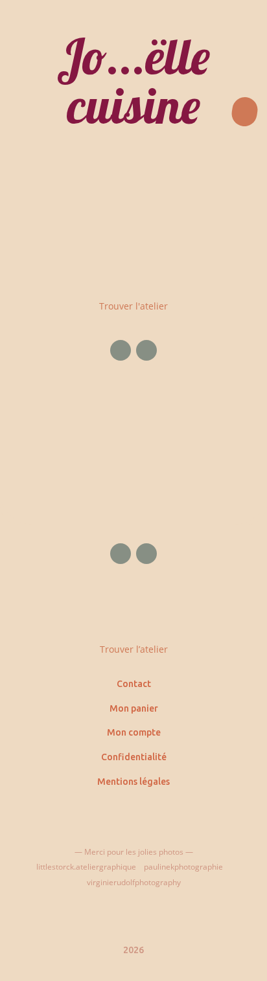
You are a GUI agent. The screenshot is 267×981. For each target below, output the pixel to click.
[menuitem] (133, 262)
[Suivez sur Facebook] (120, 350)
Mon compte (134, 732)
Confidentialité (134, 757)
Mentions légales (133, 781)
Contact (134, 684)
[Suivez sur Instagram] (146, 350)
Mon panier (134, 708)
